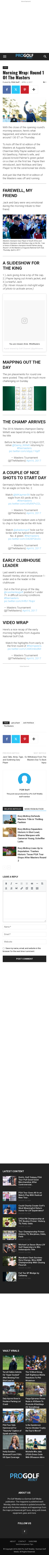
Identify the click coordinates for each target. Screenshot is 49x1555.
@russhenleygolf (13, 592)
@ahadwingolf (22, 529)
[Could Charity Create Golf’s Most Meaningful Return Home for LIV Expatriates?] (9, 1209)
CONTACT (22, 1541)
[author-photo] (24, 786)
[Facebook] (7, 90)
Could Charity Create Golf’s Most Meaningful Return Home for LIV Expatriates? (32, 1208)
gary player (15, 723)
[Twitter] (16, 90)
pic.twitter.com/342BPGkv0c (24, 538)
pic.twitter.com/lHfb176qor (19, 601)
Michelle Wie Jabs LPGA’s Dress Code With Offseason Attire (35, 1454)
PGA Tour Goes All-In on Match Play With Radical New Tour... (30, 1195)
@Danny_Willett (21, 445)
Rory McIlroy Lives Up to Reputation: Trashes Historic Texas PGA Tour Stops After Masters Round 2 (32, 854)
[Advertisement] (24, 27)
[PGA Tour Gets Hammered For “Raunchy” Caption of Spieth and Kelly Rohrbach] (13, 1416)
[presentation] (6, 883)
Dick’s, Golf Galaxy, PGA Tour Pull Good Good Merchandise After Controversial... (30, 1181)
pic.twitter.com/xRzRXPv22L (24, 503)
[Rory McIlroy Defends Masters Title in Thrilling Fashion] (9, 819)
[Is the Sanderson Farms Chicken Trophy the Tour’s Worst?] (36, 1416)
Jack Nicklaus (28, 723)
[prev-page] (4, 867)
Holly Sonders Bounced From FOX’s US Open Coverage (12, 1454)
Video (5, 67)
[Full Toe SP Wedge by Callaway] (9, 1276)
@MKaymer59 (21, 494)
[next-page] (8, 867)
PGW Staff (15, 82)
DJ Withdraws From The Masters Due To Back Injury (35, 760)
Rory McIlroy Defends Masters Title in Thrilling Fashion (30, 819)
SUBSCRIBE (33, 1541)
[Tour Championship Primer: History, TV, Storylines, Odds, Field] (9, 1235)
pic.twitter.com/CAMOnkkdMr (24, 648)
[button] (4, 56)
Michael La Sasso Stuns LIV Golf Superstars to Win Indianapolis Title (32, 1247)
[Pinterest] (25, 90)
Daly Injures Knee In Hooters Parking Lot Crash (12, 1401)
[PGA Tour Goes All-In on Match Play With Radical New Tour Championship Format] (9, 1196)
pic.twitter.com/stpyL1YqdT (24, 451)
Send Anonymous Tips (24, 1544)
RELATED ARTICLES (12, 809)
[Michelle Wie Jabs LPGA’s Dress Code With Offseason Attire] (36, 1442)
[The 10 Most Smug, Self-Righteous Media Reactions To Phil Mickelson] (36, 1363)
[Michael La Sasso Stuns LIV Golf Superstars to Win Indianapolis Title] (9, 1248)
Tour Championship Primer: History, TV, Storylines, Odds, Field (32, 1234)
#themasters (24, 448)
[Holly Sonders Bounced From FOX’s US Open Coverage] (13, 1442)
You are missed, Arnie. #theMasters (24, 344)
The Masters (9, 726)
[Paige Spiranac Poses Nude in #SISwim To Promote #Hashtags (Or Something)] (36, 1389)
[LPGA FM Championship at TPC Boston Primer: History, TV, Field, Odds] (9, 1222)
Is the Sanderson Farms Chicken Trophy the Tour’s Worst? (36, 1428)
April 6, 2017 (33, 460)
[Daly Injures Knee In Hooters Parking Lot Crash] (13, 1389)
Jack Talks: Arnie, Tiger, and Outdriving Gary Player (13, 760)
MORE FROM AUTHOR (34, 809)
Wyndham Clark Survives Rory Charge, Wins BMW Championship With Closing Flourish (32, 1261)
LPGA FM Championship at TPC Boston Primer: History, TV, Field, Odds (32, 1221)
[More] (34, 90)
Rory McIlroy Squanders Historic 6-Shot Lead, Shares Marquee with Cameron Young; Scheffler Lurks (31, 835)
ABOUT (13, 1541)
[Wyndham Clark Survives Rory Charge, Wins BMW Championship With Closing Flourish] (9, 1261)
